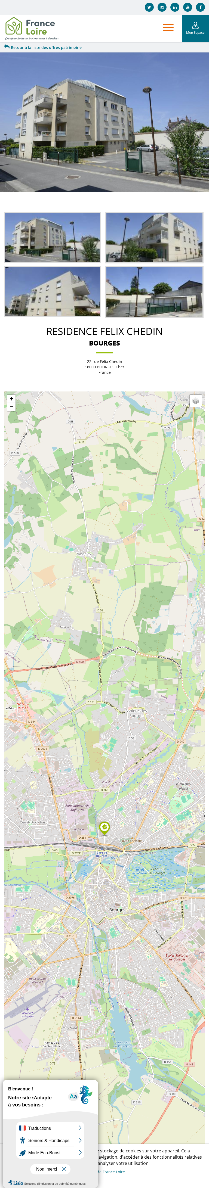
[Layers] (196, 401)
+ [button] (11, 398)
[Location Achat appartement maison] (31, 28)
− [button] (11, 406)
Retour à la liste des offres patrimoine (46, 47)
